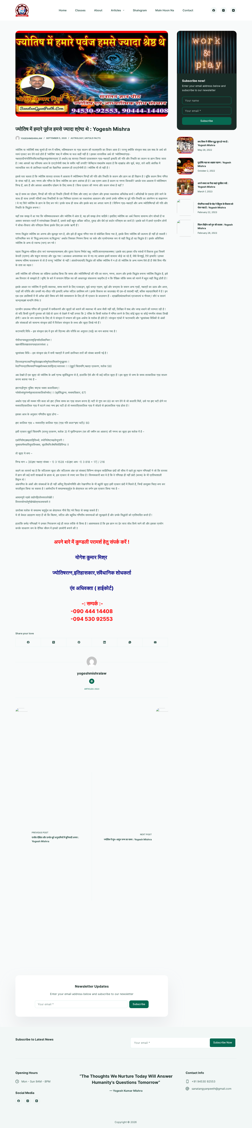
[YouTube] (233, 10)
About (98, 10)
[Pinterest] (79, 642)
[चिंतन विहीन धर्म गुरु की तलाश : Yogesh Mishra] (185, 228)
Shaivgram (140, 10)
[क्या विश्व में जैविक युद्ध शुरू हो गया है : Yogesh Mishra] (185, 145)
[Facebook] (214, 10)
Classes (80, 10)
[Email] (155, 642)
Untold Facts (93, 138)
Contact (188, 10)
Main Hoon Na (164, 10)
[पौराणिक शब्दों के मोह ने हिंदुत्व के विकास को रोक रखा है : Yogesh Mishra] (185, 207)
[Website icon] (91, 681)
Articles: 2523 (91, 689)
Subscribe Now (222, 1042)
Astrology (77, 138)
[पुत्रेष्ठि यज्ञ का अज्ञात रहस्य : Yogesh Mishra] (185, 166)
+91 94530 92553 (203, 1081)
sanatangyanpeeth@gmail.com (211, 1088)
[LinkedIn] (104, 642)
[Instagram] (223, 10)
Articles (116, 10)
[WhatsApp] (130, 642)
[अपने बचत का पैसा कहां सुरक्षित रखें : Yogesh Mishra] (185, 186)
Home (63, 10)
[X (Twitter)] (53, 642)
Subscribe (139, 1004)
